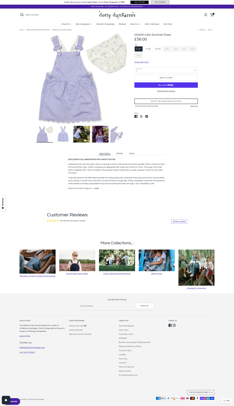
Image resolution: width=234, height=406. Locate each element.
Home (22, 30)
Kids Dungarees (83, 24)
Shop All (65, 24)
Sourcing (123, 359)
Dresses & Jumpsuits (196, 288)
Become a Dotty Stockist (80, 334)
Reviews (122, 24)
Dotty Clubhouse (152, 24)
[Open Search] (22, 14)
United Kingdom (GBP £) (199, 392)
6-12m (138, 49)
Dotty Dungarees (38, 399)
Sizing (131, 153)
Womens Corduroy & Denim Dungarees (37, 276)
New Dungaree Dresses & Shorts (38, 30)
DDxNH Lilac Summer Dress (62, 30)
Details (119, 153)
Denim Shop (156, 274)
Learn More (25, 336)
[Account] (205, 14)
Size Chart (123, 330)
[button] (166, 101)
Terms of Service (126, 367)
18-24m (158, 49)
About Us (134, 24)
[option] (81, 79)
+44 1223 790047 (27, 352)
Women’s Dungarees (105, 24)
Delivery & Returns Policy (130, 346)
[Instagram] (174, 325)
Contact (122, 363)
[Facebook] (170, 325)
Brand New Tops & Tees (77, 274)
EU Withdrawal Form (128, 375)
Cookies (122, 355)
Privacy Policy (125, 350)
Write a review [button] (179, 221)
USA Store (167, 24)
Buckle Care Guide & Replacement (134, 342)
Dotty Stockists (76, 330)
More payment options (166, 91)
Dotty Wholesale (126, 326)
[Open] (6, 400)
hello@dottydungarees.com (32, 348)
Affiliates (123, 338)
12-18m (148, 49)
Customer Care (126, 334)
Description (105, 153)
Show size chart (141, 62)
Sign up (144, 306)
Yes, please (139, 2)
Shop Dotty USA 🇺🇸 (78, 326)
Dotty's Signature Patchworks (117, 274)
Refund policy (125, 371)
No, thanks (160, 2)
